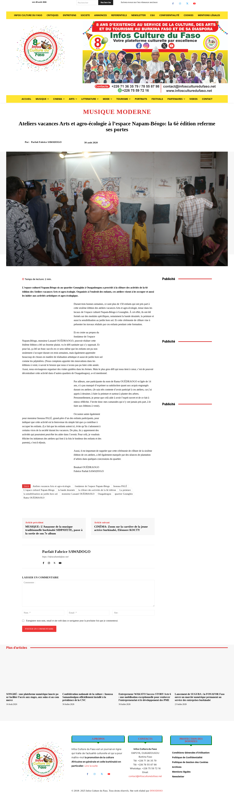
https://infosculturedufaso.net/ (55, 557)
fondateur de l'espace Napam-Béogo (92, 486)
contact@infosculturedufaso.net (145, 776)
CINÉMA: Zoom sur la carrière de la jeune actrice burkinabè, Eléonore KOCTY (121, 528)
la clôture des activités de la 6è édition (97, 490)
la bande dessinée (66, 490)
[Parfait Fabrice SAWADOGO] (23, 142)
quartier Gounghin (124, 494)
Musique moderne (117, 112)
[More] (208, 143)
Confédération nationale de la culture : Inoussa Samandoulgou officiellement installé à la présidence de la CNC (87, 697)
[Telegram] (201, 143)
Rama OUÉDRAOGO (34, 498)
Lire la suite (91, 765)
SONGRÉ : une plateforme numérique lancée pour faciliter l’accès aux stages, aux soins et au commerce (32, 697)
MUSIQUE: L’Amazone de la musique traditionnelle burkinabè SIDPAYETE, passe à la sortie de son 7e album (53, 530)
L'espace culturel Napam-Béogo (39, 490)
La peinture (125, 490)
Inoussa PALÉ (120, 486)
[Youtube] (194, 3)
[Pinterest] (179, 143)
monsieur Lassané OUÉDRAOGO (78, 494)
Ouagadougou (104, 494)
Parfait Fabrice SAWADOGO (46, 142)
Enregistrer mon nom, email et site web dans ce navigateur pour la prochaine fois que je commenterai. (72, 621)
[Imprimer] (194, 143)
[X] (187, 3)
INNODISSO (156, 790)
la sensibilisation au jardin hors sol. (41, 494)
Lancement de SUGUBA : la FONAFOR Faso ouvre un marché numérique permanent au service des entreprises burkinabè (199, 697)
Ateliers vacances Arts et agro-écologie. (52, 486)
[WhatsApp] (186, 143)
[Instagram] (180, 3)
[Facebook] (173, 3)
